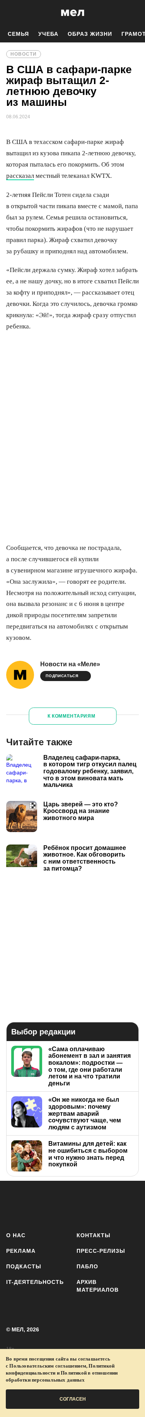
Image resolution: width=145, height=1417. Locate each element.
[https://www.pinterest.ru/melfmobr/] (105, 1204)
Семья (18, 34)
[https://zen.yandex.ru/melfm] (37, 1204)
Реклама (21, 1251)
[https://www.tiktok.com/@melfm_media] (83, 1204)
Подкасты (23, 1266)
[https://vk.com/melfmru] (60, 1204)
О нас (16, 1235)
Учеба (48, 34)
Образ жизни (90, 34)
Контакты (94, 1235)
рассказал (20, 175)
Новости (23, 54)
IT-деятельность (35, 1282)
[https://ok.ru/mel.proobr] (128, 1204)
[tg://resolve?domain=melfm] (14, 1204)
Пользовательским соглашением (47, 1366)
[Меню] (133, 13)
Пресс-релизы (101, 1251)
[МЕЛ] (72, 12)
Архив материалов (98, 1286)
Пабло (87, 1266)
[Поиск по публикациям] (11, 13)
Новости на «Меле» (70, 664)
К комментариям (72, 716)
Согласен (73, 1399)
